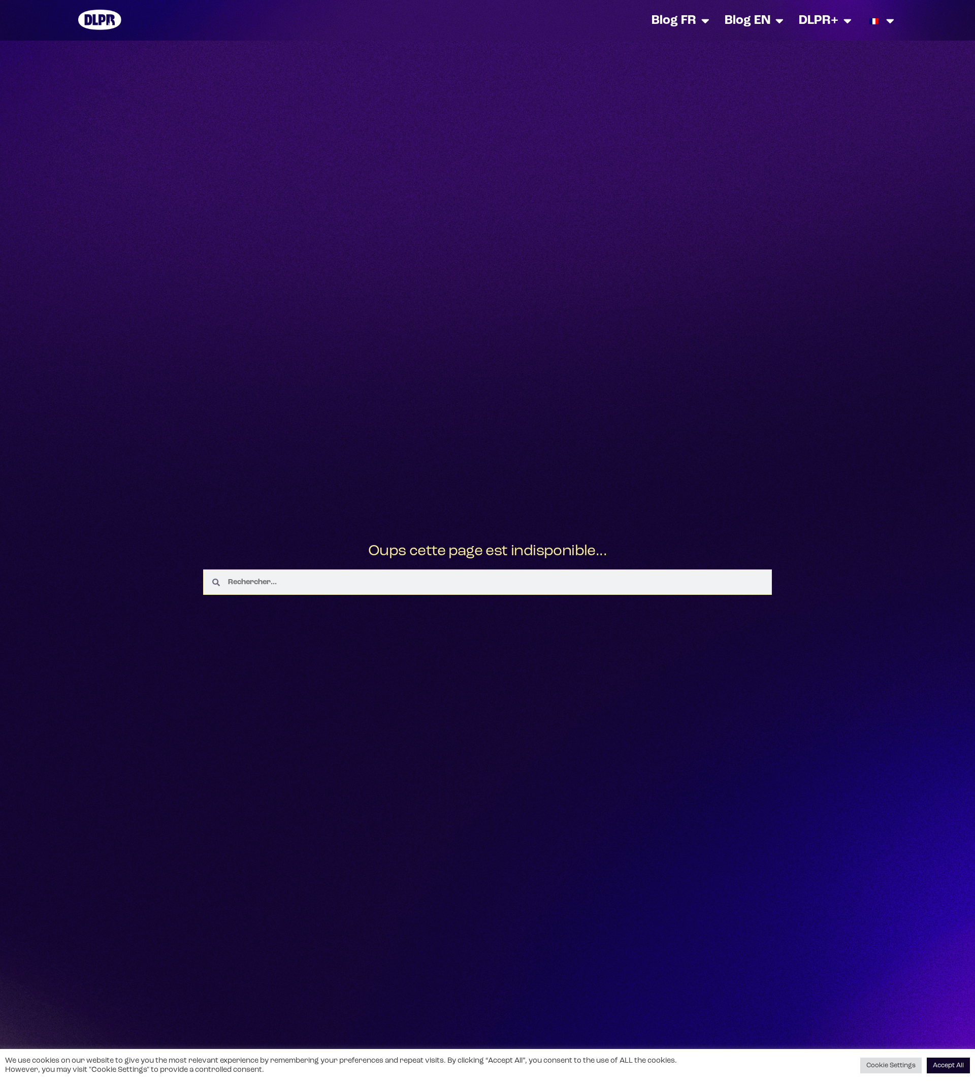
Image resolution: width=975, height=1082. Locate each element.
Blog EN (747, 20)
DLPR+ (818, 20)
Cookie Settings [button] (891, 1065)
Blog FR (674, 20)
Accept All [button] (948, 1065)
